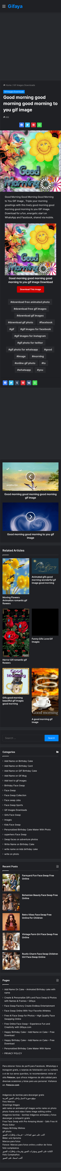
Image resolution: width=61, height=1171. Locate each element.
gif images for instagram (31, 335)
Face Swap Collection (15, 795)
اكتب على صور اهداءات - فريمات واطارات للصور (24, 1134)
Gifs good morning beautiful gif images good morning (13, 700)
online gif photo (25, 363)
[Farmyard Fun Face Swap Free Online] (11, 882)
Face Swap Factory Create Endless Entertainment (29, 1006)
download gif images (31, 315)
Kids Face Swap (12, 824)
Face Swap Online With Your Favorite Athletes (27, 1010)
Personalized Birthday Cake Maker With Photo (27, 829)
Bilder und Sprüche (12, 1138)
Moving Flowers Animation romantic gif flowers (15, 600)
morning (38, 356)
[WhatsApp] (39, 125)
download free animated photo (31, 302)
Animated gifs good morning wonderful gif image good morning (44, 579)
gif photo (7, 1131)
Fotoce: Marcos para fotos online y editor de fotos (27, 1144)
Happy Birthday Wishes (14, 1128)
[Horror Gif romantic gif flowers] (16, 633)
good (49, 349)
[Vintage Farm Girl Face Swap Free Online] (11, 941)
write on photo (11, 854)
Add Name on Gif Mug (15, 775)
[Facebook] (21, 125)
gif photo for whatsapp (24, 349)
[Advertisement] (30, 46)
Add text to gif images (15, 780)
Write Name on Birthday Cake (19, 844)
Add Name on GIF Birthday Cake (20, 771)
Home (8, 85)
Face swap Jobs (12, 800)
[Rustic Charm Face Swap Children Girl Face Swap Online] (11, 961)
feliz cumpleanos (11, 1148)
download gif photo (21, 322)
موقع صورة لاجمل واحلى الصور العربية (19, 1098)
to (44, 363)
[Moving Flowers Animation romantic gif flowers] (16, 576)
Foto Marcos (9, 1101)
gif (12, 329)
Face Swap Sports (13, 805)
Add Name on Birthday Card (18, 766)
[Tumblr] (17, 382)
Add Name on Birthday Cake (18, 761)
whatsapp (25, 369)
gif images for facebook (36, 329)
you (41, 369)
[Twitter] (27, 125)
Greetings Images (11, 1105)
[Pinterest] (33, 125)
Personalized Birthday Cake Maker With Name (27, 1048)
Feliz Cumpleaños (11, 1154)
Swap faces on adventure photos (21, 839)
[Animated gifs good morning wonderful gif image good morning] (45, 566)
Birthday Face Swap (14, 785)
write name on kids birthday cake (21, 849)
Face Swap (10, 790)
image (22, 356)
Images (8, 820)
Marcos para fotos (11, 1141)
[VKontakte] (29, 382)
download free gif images (30, 308)
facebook (46, 322)
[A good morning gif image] (45, 692)
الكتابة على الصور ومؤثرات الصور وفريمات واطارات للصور (28, 1151)
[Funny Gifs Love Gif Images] (45, 622)
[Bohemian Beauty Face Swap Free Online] (11, 902)
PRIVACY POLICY (13, 1053)
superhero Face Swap (15, 834)
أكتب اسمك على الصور (13, 1158)
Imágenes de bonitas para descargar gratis (23, 1095)
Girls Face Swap (12, 815)
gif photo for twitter (31, 342)
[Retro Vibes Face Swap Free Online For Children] (11, 921)
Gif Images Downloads (24, 85)
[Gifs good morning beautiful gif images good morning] (16, 681)
